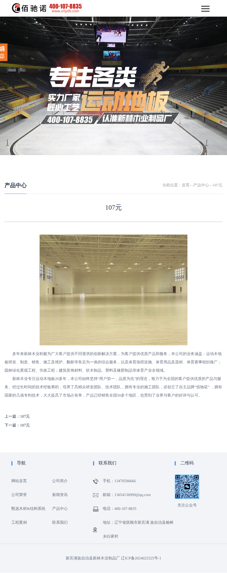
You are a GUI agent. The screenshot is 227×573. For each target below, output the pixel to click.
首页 (186, 185)
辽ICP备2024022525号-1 (141, 558)
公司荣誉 (19, 495)
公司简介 (60, 481)
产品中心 (15, 186)
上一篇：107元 (17, 417)
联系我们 (60, 523)
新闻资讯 (60, 495)
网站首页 (19, 481)
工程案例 (19, 523)
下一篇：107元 (17, 425)
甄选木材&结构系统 (28, 509)
